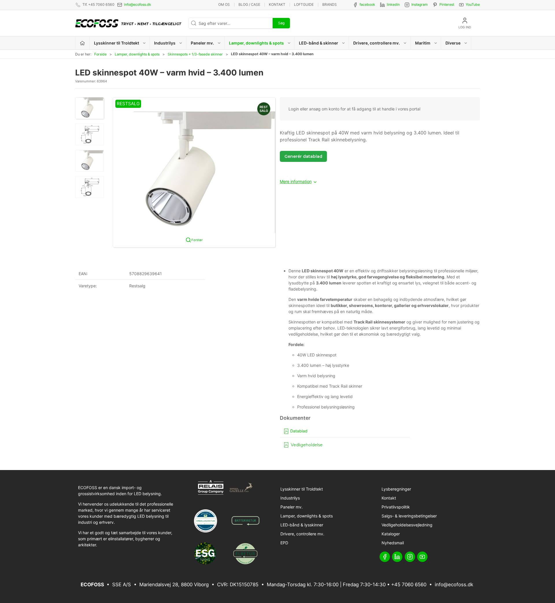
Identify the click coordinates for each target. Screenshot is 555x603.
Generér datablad (303, 156)
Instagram (419, 4)
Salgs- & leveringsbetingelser (409, 515)
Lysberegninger (396, 489)
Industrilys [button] (164, 42)
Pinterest (446, 4)
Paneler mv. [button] (202, 42)
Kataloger (391, 533)
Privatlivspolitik (396, 506)
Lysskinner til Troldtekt (301, 489)
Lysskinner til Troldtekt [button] (116, 42)
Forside (100, 54)
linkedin (393, 4)
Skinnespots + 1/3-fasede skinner (195, 54)
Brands (329, 4)
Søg (281, 23)
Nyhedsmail (393, 542)
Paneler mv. (291, 506)
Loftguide (304, 4)
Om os (224, 4)
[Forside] (82, 42)
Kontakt (277, 4)
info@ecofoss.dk (137, 4)
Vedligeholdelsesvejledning (407, 524)
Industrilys (290, 497)
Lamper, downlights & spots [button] (256, 42)
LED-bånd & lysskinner (301, 524)
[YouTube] (422, 557)
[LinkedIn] (397, 557)
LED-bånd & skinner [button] (318, 42)
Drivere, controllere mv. (302, 533)
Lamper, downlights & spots (137, 54)
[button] (89, 108)
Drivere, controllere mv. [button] (376, 42)
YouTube (473, 4)
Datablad (298, 430)
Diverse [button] (452, 42)
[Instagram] (410, 557)
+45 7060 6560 (408, 584)
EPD (284, 542)
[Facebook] (385, 557)
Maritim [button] (422, 42)
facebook (367, 4)
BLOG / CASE (249, 4)
